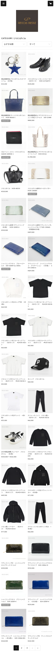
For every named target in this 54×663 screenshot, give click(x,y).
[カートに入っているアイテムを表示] (50, 3)
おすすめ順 (8, 44)
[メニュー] (3, 3)
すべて (32, 44)
